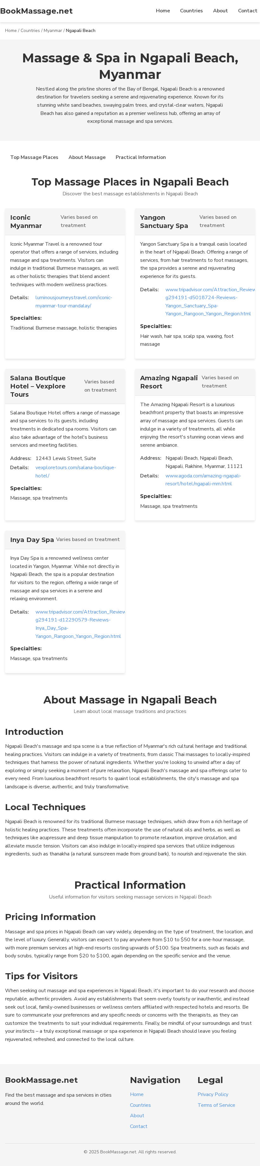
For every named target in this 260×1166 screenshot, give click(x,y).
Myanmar (53, 31)
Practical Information (141, 157)
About (220, 10)
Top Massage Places (34, 157)
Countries (191, 10)
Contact (247, 10)
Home (163, 10)
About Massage (87, 157)
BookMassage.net (36, 11)
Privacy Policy (213, 1094)
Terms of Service (216, 1105)
